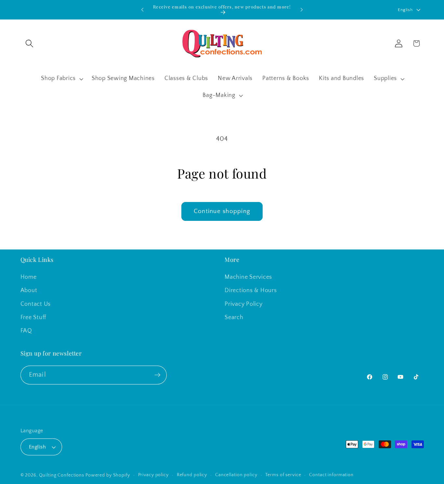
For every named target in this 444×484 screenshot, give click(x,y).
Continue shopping (222, 211)
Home (28, 277)
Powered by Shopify (107, 475)
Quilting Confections (62, 475)
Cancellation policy (236, 474)
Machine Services (248, 277)
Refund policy (192, 474)
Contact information (331, 474)
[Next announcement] (301, 10)
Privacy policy (153, 474)
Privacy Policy (244, 304)
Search (234, 317)
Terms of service (283, 474)
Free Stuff (33, 317)
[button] (29, 43)
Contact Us (35, 304)
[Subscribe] (157, 375)
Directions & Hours (251, 290)
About (28, 290)
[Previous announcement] (142, 10)
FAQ (26, 331)
